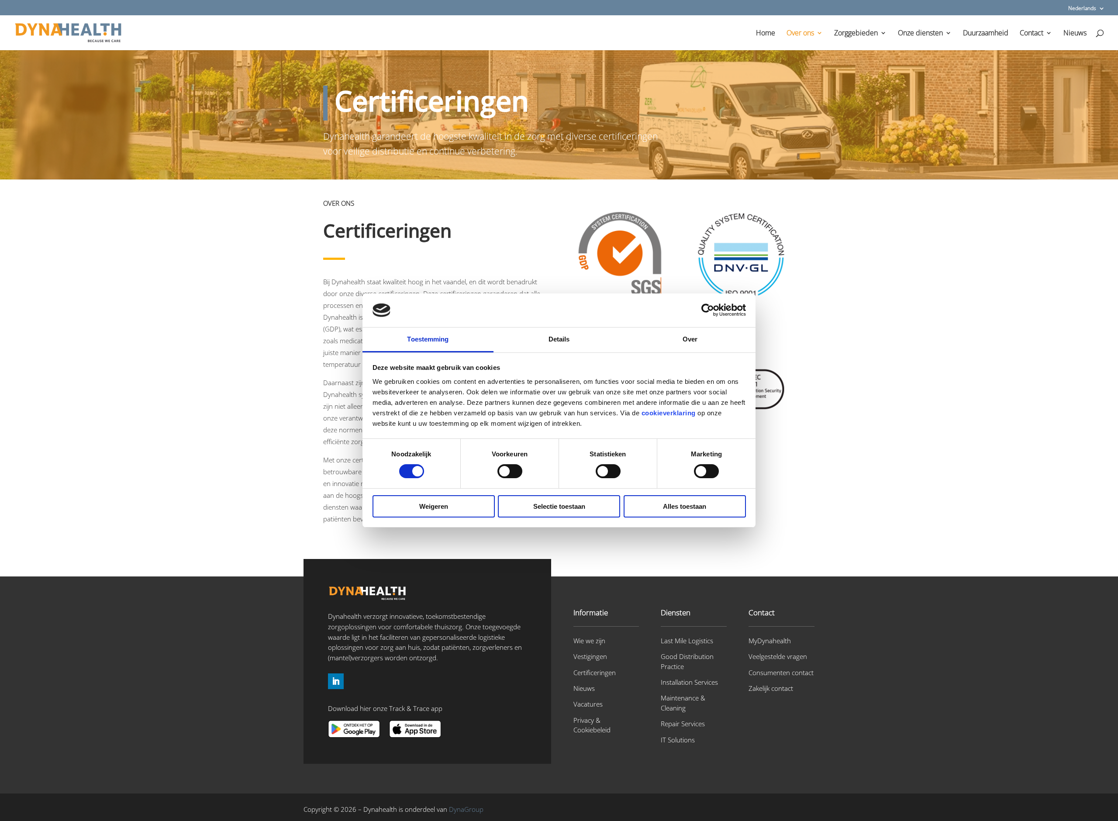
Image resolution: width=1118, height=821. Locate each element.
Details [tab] (559, 339)
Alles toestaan (684, 506)
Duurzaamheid (985, 34)
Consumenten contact (781, 672)
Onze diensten (920, 34)
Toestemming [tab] (428, 339)
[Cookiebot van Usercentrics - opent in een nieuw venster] (707, 310)
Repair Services (683, 723)
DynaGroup (466, 809)
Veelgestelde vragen (778, 656)
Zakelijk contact (771, 688)
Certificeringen (594, 672)
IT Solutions (678, 739)
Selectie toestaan (559, 506)
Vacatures (588, 704)
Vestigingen (590, 656)
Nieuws (1075, 34)
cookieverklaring (669, 413)
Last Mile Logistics (687, 640)
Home (765, 34)
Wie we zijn (589, 640)
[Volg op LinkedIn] (336, 681)
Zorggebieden (856, 34)
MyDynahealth (770, 640)
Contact (1031, 34)
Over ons (800, 34)
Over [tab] (690, 339)
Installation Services (689, 682)
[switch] (509, 471)
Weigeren (433, 506)
